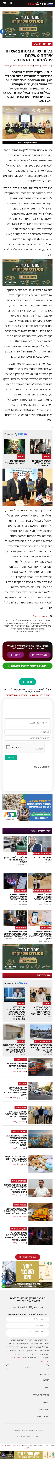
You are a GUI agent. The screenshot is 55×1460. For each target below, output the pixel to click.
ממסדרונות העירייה (41, 1394)
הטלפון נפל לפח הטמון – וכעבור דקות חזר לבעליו (15, 860)
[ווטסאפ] (3, 1286)
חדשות (46, 1380)
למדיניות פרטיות (13, 1445)
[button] (2, 31)
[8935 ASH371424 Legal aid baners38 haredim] (27, 1458)
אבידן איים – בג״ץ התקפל (42, 858)
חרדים (46, 1387)
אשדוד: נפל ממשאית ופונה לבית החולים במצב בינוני (17, 1066)
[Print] (27, 37)
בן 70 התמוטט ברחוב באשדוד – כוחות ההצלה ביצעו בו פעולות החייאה (15, 1211)
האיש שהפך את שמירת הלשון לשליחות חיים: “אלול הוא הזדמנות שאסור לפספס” (15, 1188)
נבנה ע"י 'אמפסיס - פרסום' (27, 1436)
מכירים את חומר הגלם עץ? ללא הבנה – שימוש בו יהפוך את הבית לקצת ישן (14, 1048)
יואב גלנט (45, 616)
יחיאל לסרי (35, 616)
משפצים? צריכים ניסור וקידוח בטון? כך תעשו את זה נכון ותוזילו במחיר (41, 1048)
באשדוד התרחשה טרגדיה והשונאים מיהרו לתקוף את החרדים (18, 898)
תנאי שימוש (44, 1409)
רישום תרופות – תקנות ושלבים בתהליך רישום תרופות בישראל (16, 1159)
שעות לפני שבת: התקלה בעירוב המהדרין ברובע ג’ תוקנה (43, 898)
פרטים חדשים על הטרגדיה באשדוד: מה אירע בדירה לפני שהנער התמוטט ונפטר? (15, 1236)
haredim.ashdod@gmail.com (28, 1307)
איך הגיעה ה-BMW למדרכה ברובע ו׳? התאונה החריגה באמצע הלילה (15, 1091)
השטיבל (46, 1402)
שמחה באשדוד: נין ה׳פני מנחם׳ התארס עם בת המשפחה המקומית (15, 934)
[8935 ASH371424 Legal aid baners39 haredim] (27, 1287)
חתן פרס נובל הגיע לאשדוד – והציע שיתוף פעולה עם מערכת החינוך (16, 1115)
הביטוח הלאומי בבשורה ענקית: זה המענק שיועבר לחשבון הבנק (40, 935)
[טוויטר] (3, 1281)
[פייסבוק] (3, 1276)
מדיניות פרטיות (42, 1416)
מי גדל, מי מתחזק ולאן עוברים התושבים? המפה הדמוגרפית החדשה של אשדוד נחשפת (16, 1140)
